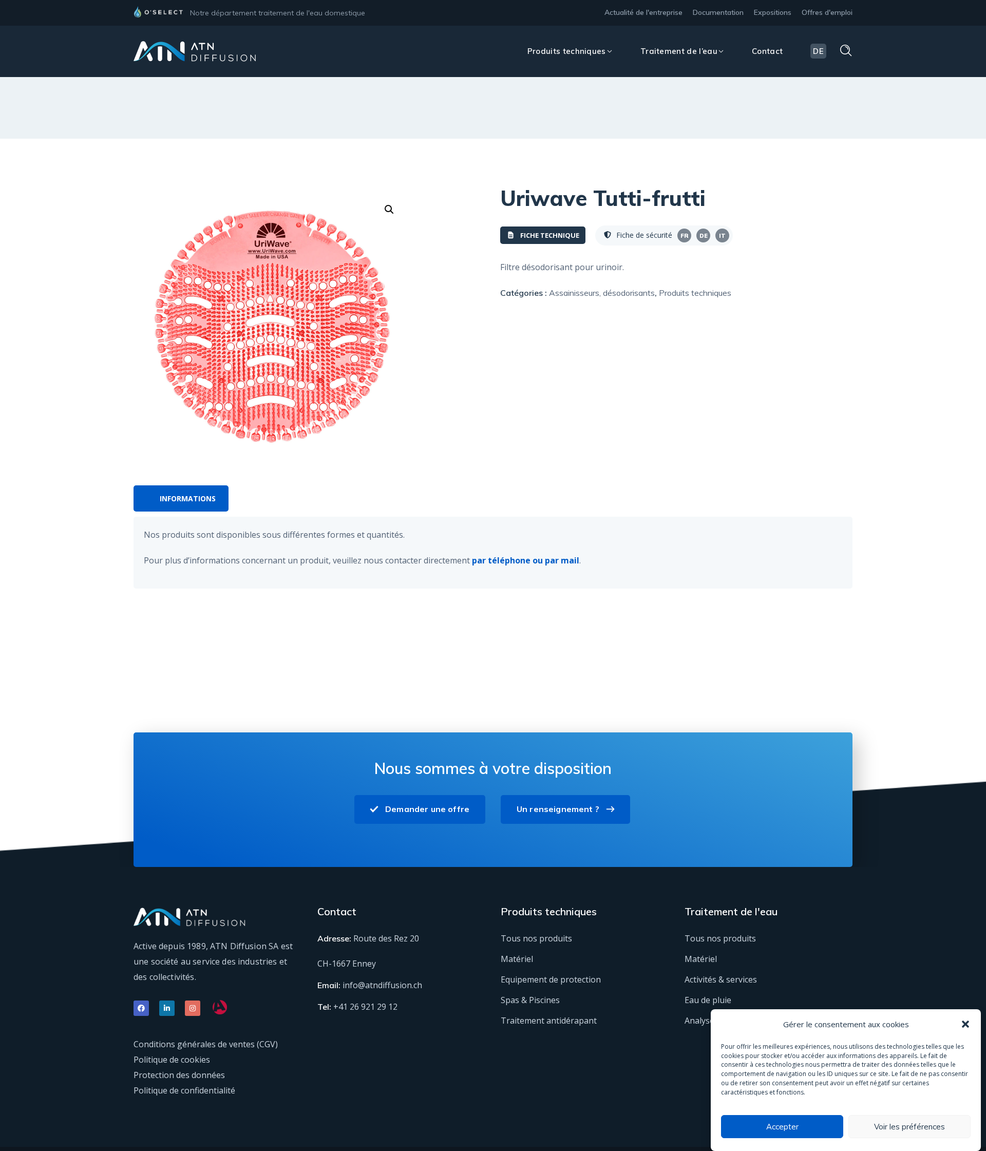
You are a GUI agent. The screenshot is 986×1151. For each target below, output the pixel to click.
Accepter (782, 1126)
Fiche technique (549, 235)
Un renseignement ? (558, 809)
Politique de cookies (172, 1059)
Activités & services (721, 979)
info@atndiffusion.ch (382, 985)
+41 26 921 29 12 (365, 1006)
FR (684, 235)
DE (703, 235)
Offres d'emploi (827, 12)
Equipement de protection (551, 979)
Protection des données (179, 1075)
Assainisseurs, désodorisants (602, 293)
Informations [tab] (188, 498)
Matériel (517, 959)
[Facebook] (141, 1008)
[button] (965, 1024)
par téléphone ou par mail (525, 560)
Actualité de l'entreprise (643, 12)
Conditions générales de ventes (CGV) (206, 1044)
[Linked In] (167, 1008)
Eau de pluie (708, 1000)
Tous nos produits (536, 938)
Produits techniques (695, 293)
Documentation (718, 12)
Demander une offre (427, 809)
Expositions (772, 12)
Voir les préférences (909, 1126)
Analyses (701, 1020)
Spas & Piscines (530, 1000)
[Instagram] (192, 1008)
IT (722, 235)
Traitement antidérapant (549, 1020)
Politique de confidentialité (184, 1090)
